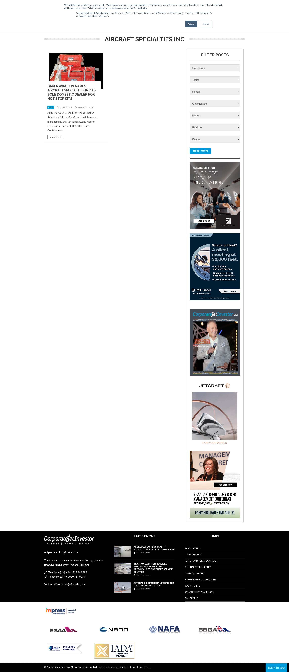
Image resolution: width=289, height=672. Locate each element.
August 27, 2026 (143, 553)
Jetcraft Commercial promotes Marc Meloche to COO (154, 584)
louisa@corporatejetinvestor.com (66, 584)
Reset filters (200, 150)
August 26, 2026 (143, 589)
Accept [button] (191, 23)
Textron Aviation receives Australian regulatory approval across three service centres (153, 568)
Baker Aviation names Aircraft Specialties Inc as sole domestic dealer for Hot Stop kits (71, 92)
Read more (55, 137)
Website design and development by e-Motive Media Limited (120, 667)
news (50, 107)
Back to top (276, 667)
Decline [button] (205, 23)
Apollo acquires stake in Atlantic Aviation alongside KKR (154, 548)
